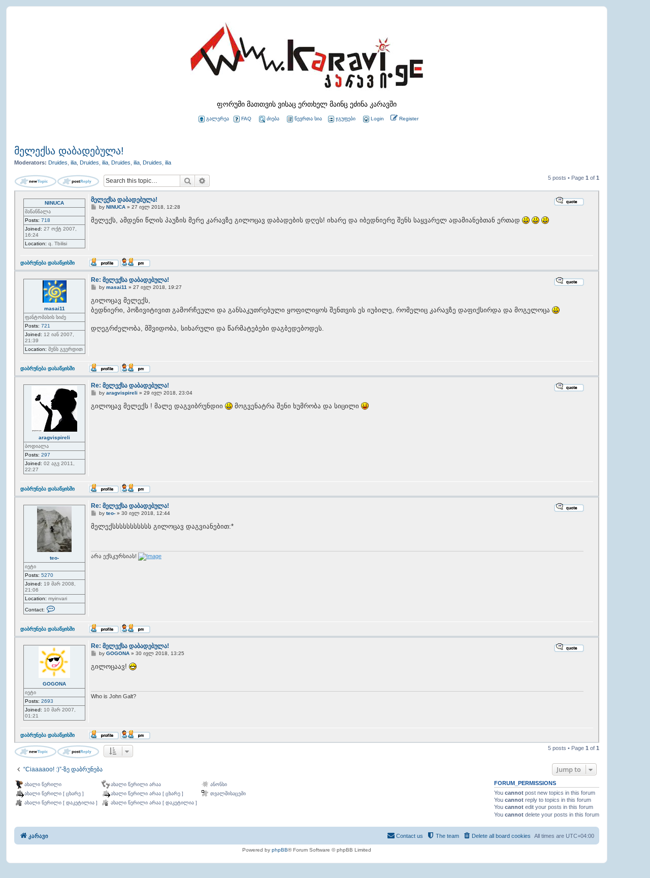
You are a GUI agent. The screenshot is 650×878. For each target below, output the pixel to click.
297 (45, 455)
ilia (74, 162)
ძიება (273, 118)
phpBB (280, 850)
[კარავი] (307, 58)
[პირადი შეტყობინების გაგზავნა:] (135, 262)
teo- (54, 558)
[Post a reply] (78, 181)
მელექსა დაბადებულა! (69, 150)
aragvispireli (54, 437)
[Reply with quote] (569, 201)
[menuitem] (373, 119)
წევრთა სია (308, 118)
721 (45, 326)
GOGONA (54, 684)
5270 (47, 575)
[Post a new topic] (35, 181)
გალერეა (217, 118)
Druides (58, 162)
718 (45, 220)
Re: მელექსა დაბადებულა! (130, 279)
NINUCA (54, 203)
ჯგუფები (345, 118)
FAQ (246, 118)
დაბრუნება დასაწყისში (47, 262)
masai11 (54, 308)
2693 (47, 701)
